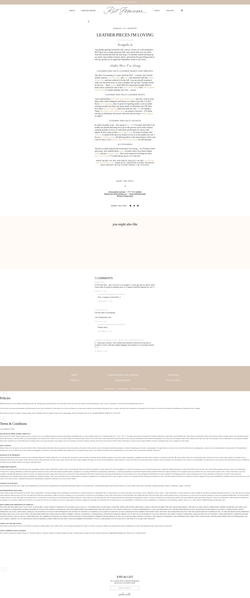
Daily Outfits (173, 380)
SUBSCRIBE (125, 594)
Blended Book (123, 380)
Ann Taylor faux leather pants (112, 111)
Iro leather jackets (107, 137)
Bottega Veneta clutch (125, 196)
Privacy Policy (109, 389)
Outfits (132, 28)
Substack (74, 380)
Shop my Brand (88, 11)
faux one (98, 135)
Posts (157, 11)
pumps (113, 85)
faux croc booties (102, 156)
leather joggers (147, 113)
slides (97, 153)
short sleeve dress (130, 87)
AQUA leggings (110, 108)
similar (138, 192)
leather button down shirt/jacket (124, 139)
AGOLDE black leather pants (123, 99)
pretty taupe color (125, 132)
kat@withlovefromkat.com (117, 533)
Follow (170, 11)
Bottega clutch (113, 153)
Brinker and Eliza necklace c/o (115, 194)
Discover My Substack (125, 2)
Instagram (173, 375)
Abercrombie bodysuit (116, 192)
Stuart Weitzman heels (137, 194)
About (72, 11)
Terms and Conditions (138, 389)
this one (130, 125)
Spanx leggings (105, 104)
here (109, 78)
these (139, 108)
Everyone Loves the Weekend (122, 375)
